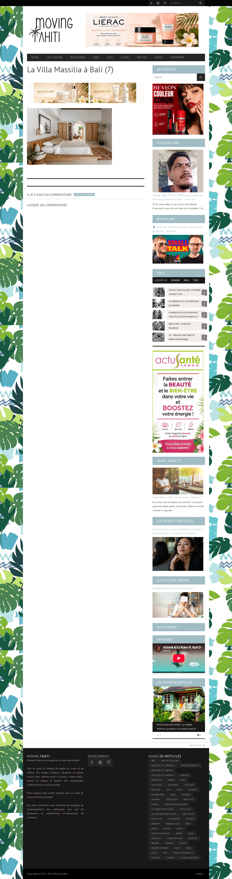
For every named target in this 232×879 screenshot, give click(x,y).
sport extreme (159, 848)
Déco (110, 57)
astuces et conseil (162, 770)
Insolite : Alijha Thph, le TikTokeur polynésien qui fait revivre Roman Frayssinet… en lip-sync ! (177, 197)
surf (177, 848)
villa (154, 852)
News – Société (169, 461)
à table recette (189, 857)
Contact (199, 873)
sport (183, 843)
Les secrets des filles (175, 521)
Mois (186, 280)
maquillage (172, 823)
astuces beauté (190, 765)
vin (165, 852)
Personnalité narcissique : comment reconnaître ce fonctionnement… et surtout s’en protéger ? (178, 531)
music (180, 828)
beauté (185, 775)
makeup (155, 823)
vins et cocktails (183, 852)
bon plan (156, 785)
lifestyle (156, 818)
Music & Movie (77, 57)
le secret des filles (162, 809)
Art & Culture (54, 57)
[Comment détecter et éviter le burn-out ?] (178, 605)
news (179, 833)
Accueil (35, 57)
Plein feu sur (168, 143)
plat (191, 833)
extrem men (157, 794)
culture (189, 785)
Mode (96, 57)
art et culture (170, 760)
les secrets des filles (163, 814)
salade (169, 843)
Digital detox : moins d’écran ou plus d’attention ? (177, 497)
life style (188, 814)
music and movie (160, 833)
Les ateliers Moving (173, 580)
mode (154, 828)
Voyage (159, 57)
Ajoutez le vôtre (84, 194)
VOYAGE (155, 857)
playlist (156, 838)
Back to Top (196, 745)
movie (167, 828)
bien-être (156, 780)
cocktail (173, 785)
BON (183, 780)
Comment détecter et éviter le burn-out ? (174, 588)
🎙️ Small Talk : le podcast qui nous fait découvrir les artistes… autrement (178, 229)
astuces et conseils (162, 775)
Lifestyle (142, 57)
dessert (155, 789)
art (153, 760)
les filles (185, 809)
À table (125, 57)
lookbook (174, 818)
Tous (195, 280)
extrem (193, 789)
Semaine (175, 280)
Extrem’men (177, 57)
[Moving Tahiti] (53, 30)
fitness (186, 794)
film (173, 794)
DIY (168, 789)
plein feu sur (174, 838)
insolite (188, 799)
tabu (188, 848)
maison (190, 818)
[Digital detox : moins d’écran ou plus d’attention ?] (178, 481)
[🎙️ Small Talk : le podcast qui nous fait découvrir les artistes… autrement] (178, 249)
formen (155, 799)
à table (170, 857)
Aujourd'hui (161, 280)
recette (193, 838)
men (188, 823)
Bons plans (166, 219)
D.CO (159, 735)
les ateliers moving (176, 804)
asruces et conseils (162, 765)
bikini (171, 780)
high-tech (171, 799)
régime (155, 843)
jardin (154, 804)
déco (179, 789)
